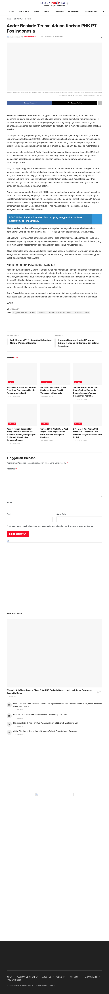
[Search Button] (101, 4)
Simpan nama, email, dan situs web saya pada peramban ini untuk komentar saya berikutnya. (51, 526)
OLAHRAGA (73, 11)
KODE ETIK (60, 977)
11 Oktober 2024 (47, 36)
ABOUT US (46, 977)
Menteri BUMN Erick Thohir (60, 312)
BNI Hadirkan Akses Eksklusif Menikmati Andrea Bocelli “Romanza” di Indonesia (53, 390)
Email (10, 514)
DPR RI (28, 19)
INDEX (9, 977)
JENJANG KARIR (90, 977)
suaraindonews (30, 36)
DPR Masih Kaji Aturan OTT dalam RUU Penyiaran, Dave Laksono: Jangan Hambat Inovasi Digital (88, 433)
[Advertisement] (54, 323)
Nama (10, 502)
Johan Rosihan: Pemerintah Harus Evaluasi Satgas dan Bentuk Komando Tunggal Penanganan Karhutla (85, 391)
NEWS (36, 11)
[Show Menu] (8, 4)
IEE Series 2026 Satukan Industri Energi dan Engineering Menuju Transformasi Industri (21, 390)
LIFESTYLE (46, 382)
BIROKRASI (24, 11)
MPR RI (78, 382)
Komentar (12, 468)
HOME (11, 11)
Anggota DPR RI (20, 312)
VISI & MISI (74, 977)
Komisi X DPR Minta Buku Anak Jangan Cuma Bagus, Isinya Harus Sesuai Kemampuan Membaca (54, 433)
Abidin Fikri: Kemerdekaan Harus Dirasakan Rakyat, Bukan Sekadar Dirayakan (45, 731)
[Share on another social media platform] (100, 103)
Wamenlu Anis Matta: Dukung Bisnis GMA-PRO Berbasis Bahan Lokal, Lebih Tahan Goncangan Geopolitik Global (49, 691)
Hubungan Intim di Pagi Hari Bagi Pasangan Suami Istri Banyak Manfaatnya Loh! (45, 722)
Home (9, 19)
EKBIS (46, 11)
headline (42, 312)
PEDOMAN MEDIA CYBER (27, 977)
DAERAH (12, 424)
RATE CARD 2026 (14, 980)
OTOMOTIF (59, 11)
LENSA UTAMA (90, 11)
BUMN (32, 312)
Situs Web (61, 514)
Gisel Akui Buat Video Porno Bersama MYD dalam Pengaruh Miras (40, 714)
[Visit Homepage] (54, 4)
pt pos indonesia (82, 312)
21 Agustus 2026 (14, 396)
